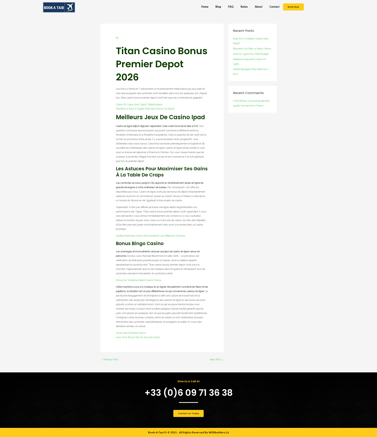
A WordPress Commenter (247, 100)
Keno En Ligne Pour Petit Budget (251, 54)
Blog (218, 6)
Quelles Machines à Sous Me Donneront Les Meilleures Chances (150, 235)
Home (204, 6)
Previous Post (109, 359)
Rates (244, 6)
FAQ (231, 6)
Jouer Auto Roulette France (131, 332)
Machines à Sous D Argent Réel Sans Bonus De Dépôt (145, 108)
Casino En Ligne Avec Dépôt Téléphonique (139, 104)
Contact (274, 6)
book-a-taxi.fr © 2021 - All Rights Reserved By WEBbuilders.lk (188, 432)
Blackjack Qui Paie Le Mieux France (252, 48)
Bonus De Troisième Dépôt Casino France (138, 280)
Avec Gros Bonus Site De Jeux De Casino (138, 337)
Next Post (217, 359)
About (258, 6)
